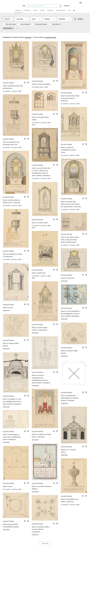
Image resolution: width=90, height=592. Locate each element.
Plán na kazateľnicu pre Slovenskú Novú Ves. (11, 143)
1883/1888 (35, 385)
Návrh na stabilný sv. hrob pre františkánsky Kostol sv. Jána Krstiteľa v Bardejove (12, 401)
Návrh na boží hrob (67, 278)
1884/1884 (35, 440)
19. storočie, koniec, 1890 (40, 87)
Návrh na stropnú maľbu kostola (69, 352)
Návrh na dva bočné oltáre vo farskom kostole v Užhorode (70, 98)
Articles (42, 10)
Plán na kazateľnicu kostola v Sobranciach (12, 255)
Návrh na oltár (8, 308)
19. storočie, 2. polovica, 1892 (70, 155)
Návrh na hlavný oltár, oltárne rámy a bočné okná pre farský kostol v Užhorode (71, 204)
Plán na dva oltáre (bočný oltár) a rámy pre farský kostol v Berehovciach (70, 239)
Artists (35, 10)
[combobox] (44, 5)
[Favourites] (74, 10)
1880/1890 (64, 356)
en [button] (81, 2)
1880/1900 (64, 281)
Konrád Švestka (8, 83)
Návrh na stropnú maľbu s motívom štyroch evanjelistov (41, 529)
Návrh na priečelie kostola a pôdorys (41, 488)
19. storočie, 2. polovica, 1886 (12, 147)
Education (50, 10)
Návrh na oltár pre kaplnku (41, 84)
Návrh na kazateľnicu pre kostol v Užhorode (69, 500)
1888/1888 (64, 455)
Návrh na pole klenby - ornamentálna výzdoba (11, 525)
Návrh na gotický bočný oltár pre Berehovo (13, 87)
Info (69, 10)
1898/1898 (64, 403)
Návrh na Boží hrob (38, 273)
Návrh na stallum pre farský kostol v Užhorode (41, 436)
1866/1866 (35, 492)
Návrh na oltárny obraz (40, 223)
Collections (27, 10)
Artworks (18, 10)
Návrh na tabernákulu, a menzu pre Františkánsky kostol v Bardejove (11, 437)
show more (45, 543)
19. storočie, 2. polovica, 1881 (70, 245)
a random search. (50, 37)
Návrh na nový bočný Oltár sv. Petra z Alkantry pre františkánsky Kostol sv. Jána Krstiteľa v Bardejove (41, 171)
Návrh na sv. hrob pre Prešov (68, 451)
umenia (66, 5)
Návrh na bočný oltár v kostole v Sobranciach (40, 329)
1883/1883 (64, 319)
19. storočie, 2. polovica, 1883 (41, 178)
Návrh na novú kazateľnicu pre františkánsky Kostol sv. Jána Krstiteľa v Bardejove (70, 313)
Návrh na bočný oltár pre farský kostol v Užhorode (11, 201)
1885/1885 (35, 333)
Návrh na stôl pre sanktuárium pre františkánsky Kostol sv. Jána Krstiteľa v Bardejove (41, 379)
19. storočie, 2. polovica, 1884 (70, 103)
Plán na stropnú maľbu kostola (11, 344)
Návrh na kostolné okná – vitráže (41, 118)
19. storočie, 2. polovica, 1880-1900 (41, 124)
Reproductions (61, 10)
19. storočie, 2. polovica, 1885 (12, 91)
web (24, 5)
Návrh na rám (7, 486)
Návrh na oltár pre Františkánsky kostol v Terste (68, 150)
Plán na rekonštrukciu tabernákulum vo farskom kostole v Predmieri (70, 398)
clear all (19, 28)
